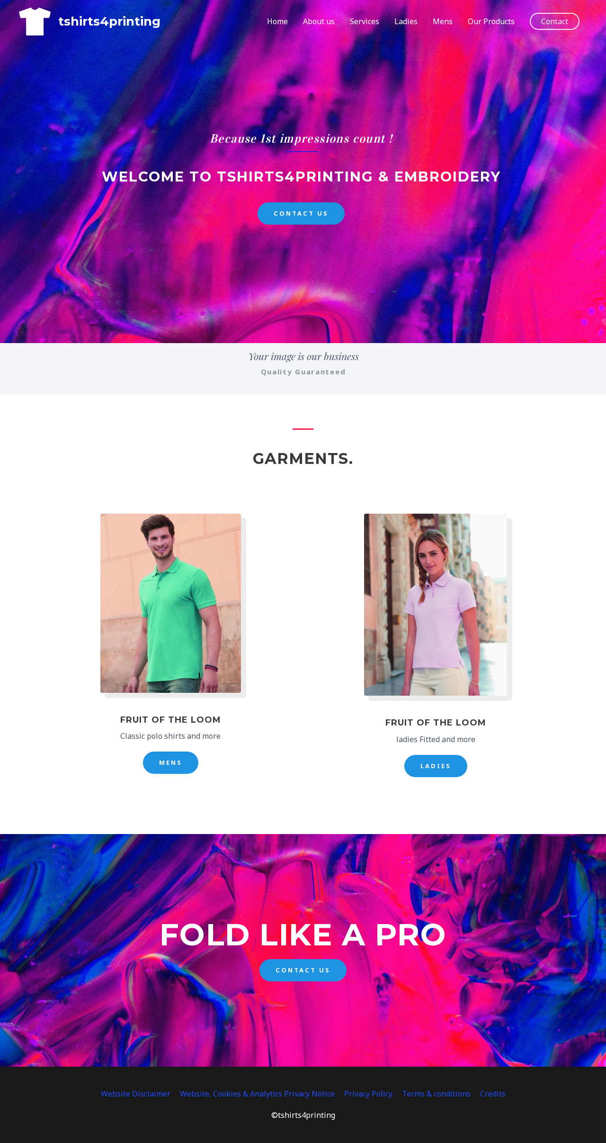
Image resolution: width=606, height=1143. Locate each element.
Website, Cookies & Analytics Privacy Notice (257, 1094)
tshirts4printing (109, 21)
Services (364, 21)
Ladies (406, 21)
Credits (493, 1094)
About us (319, 21)
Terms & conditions (436, 1094)
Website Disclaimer (135, 1094)
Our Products (491, 21)
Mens (443, 21)
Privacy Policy (368, 1094)
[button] (554, 21)
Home (277, 21)
